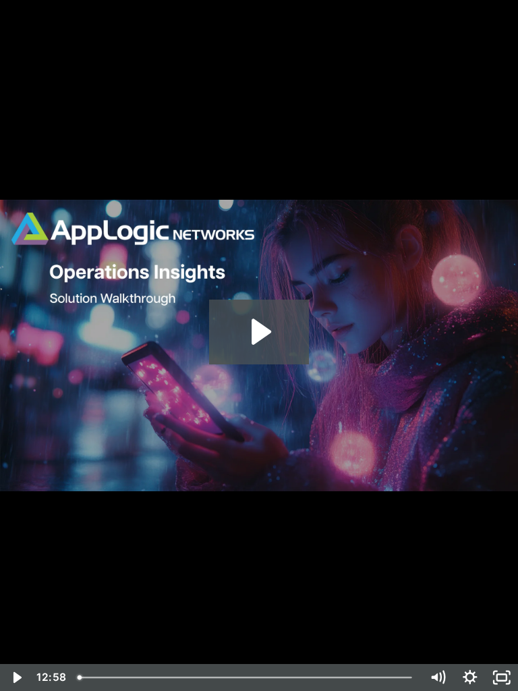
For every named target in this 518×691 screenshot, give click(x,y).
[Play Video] (16, 677)
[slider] (246, 677)
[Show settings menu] (470, 677)
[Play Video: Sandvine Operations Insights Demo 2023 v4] (259, 332)
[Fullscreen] (502, 677)
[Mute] (438, 677)
